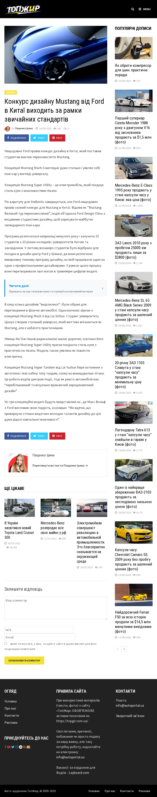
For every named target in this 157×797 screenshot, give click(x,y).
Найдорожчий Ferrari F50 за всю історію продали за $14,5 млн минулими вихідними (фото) (133, 622)
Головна (10, 701)
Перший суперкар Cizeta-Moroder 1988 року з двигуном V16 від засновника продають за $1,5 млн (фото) (133, 130)
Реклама (10, 722)
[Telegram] (21, 747)
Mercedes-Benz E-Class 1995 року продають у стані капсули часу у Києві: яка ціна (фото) (133, 192)
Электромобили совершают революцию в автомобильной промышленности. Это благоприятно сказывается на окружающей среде (91, 542)
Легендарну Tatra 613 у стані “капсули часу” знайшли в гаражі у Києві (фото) (133, 437)
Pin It (59, 138)
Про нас (10, 708)
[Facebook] (5, 747)
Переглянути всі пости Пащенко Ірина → (60, 465)
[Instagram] (17, 747)
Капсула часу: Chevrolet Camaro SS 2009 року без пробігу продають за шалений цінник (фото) (133, 559)
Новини (10, 92)
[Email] (28, 747)
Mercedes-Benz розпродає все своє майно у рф (53, 528)
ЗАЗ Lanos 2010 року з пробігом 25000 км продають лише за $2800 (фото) (133, 250)
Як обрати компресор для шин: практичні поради (133, 70)
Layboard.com (79, 772)
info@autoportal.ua (70, 757)
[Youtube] (9, 747)
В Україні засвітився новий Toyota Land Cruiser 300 (19, 530)
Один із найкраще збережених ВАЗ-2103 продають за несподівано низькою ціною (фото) (133, 497)
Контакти (11, 715)
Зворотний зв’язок (130, 716)
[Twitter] (13, 747)
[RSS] (25, 747)
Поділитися (18, 138)
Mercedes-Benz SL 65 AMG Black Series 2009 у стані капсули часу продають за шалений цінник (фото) (133, 310)
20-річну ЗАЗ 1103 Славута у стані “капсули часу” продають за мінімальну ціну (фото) (129, 374)
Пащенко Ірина (24, 128)
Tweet (41, 138)
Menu (147, 9)
